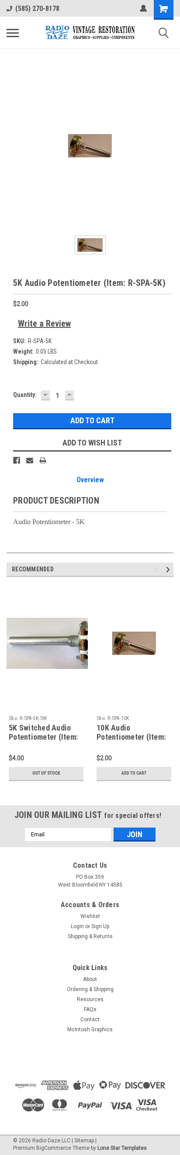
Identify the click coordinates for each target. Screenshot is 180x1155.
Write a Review (44, 323)
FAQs (90, 1009)
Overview (90, 480)
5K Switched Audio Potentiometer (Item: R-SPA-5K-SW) (43, 737)
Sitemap (84, 1141)
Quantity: (25, 394)
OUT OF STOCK (46, 773)
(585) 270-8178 (37, 8)
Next (169, 569)
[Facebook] (16, 460)
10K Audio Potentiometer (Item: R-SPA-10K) (131, 737)
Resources (90, 999)
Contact (90, 1019)
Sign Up (100, 926)
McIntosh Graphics (90, 1029)
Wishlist (90, 916)
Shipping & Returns (90, 936)
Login (77, 926)
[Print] (42, 460)
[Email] (29, 460)
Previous (157, 569)
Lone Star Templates (122, 1148)
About (90, 979)
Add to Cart (133, 773)
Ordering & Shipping (90, 989)
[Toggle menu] (13, 33)
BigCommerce (53, 1148)
